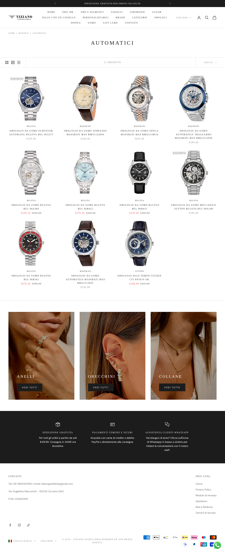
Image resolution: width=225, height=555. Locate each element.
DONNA (76, 23)
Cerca (199, 483)
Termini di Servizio (206, 512)
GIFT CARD (110, 23)
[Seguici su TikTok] (28, 525)
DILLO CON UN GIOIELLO (59, 17)
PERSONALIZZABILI (96, 17)
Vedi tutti (29, 387)
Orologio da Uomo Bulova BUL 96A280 (31, 207)
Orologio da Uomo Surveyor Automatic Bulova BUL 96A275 (31, 133)
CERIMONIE (137, 12)
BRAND (120, 17)
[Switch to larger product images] (6, 62)
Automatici (39, 33)
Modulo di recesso (206, 495)
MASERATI (85, 126)
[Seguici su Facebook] (10, 525)
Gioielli (117, 12)
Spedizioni (201, 501)
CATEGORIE (139, 17)
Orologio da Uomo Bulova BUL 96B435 (140, 207)
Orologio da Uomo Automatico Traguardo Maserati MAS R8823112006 (194, 134)
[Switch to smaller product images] (12, 62)
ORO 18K (68, 12)
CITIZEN (139, 271)
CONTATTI (131, 23)
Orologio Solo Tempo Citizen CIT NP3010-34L (140, 278)
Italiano (182, 18)
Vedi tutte (172, 387)
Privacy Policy (203, 489)
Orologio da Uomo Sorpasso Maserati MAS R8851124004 (85, 133)
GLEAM (157, 12)
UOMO (92, 23)
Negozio (24, 33)
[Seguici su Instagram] (19, 525)
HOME (51, 12)
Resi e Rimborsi (204, 507)
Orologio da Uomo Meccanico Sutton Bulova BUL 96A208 (193, 207)
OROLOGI (161, 17)
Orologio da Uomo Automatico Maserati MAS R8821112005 (85, 279)
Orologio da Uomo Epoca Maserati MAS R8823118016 (140, 133)
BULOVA (31, 126)
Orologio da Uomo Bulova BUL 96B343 (31, 278)
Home (11, 33)
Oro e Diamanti (92, 12)
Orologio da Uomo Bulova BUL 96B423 (85, 207)
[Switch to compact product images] (18, 62)
